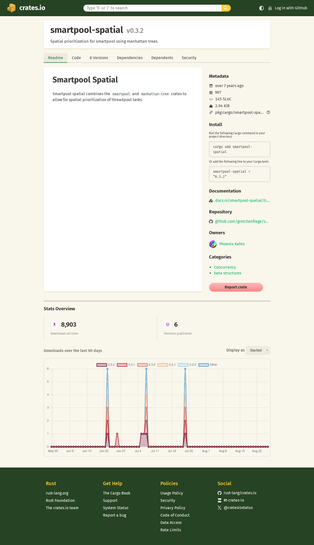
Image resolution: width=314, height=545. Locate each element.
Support (110, 500)
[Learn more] (268, 112)
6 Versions (99, 57)
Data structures (227, 273)
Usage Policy (171, 493)
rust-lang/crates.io (237, 493)
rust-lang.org (57, 493)
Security (189, 57)
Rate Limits (170, 530)
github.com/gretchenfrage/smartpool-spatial (242, 221)
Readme (55, 57)
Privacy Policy (172, 508)
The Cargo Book (116, 493)
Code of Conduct (175, 515)
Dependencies (130, 57)
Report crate (236, 287)
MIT (218, 92)
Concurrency (225, 267)
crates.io (32, 8)
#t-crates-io (231, 500)
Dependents (162, 57)
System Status (115, 508)
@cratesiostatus (235, 507)
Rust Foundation (60, 500)
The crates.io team (62, 508)
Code (76, 57)
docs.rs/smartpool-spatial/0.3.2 (242, 200)
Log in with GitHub (291, 8)
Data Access (171, 522)
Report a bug (114, 515)
